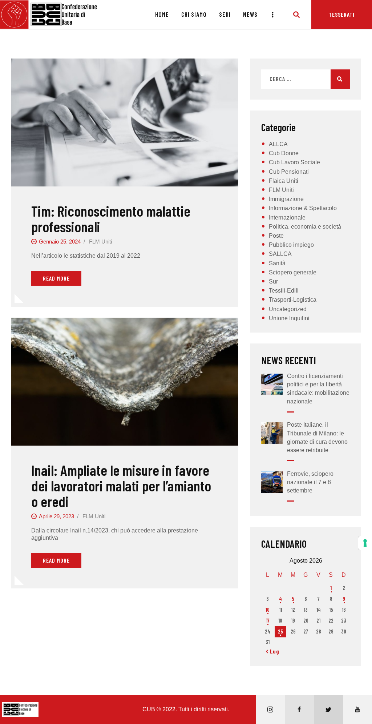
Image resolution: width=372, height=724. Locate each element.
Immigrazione (286, 199)
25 (280, 631)
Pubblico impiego (291, 245)
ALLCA (278, 144)
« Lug (272, 651)
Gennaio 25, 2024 (60, 241)
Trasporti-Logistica (292, 300)
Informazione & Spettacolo (303, 208)
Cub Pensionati (289, 172)
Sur (273, 281)
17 (268, 621)
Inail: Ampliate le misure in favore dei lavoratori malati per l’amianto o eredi (121, 485)
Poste (276, 236)
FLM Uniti (100, 241)
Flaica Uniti (283, 181)
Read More (56, 278)
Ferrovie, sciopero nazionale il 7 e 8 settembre (310, 482)
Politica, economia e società (305, 227)
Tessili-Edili (284, 290)
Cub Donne (284, 153)
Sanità (277, 263)
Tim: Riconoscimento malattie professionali (110, 218)
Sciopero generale (292, 272)
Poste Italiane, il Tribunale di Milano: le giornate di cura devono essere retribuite (317, 437)
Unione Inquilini (289, 318)
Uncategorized (288, 309)
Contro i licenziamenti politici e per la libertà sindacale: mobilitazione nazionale (318, 389)
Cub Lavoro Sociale (294, 162)
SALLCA (280, 254)
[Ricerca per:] (305, 79)
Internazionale (287, 217)
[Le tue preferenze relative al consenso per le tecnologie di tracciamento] (365, 543)
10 (268, 610)
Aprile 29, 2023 (56, 516)
